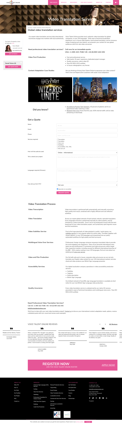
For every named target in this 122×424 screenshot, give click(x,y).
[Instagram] (96, 398)
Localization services (55, 396)
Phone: (30, 134)
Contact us (68, 311)
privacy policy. (80, 422)
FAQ (15, 398)
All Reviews (113, 324)
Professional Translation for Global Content (40, 398)
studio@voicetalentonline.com (96, 389)
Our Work (16, 390)
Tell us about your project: (35, 156)
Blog (69, 396)
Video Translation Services (56, 393)
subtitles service (71, 233)
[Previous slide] (100, 324)
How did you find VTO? (34, 184)
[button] (50, 89)
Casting (35, 389)
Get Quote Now (13, 67)
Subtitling (36, 394)
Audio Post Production (39, 407)
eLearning (52, 408)
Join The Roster (72, 385)
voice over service (79, 252)
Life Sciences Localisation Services (56, 404)
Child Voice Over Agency (40, 401)
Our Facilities (17, 393)
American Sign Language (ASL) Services (41, 385)
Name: (29, 124)
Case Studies (71, 390)
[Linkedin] (99, 398)
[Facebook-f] (89, 398)
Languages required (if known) (36, 170)
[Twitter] (93, 398)
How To (16, 387)
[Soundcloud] (106, 398)
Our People (17, 396)
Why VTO (16, 385)
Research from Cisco (73, 111)
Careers (70, 393)
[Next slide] (105, 324)
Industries (73, 2)
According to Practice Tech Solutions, (78, 107)
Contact (108, 2)
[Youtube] (103, 398)
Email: (29, 129)
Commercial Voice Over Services (58, 398)
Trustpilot (91, 401)
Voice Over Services (38, 392)
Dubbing (36, 404)
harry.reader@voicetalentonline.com (18, 50)
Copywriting (53, 387)
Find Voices (53, 2)
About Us (99, 2)
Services (63, 2)
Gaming (52, 401)
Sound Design (53, 390)
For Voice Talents (86, 2)
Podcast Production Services (57, 385)
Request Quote (64, 193)
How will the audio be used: (36, 151)
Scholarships (71, 398)
